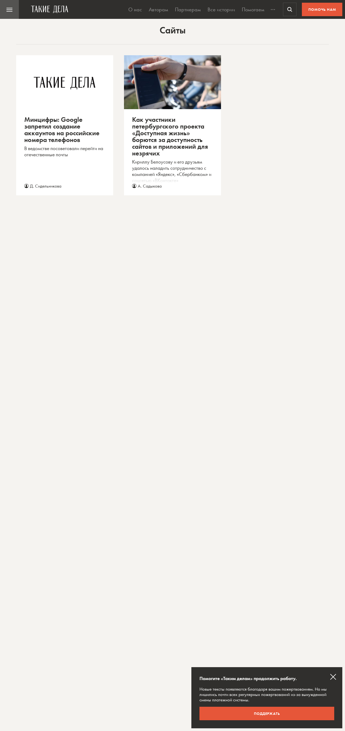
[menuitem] (9, 9)
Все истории (221, 9)
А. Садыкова (150, 186)
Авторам (158, 9)
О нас (135, 9)
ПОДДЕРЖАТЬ (267, 713)
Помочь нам (322, 9)
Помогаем (253, 9)
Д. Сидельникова (45, 186)
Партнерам (188, 9)
